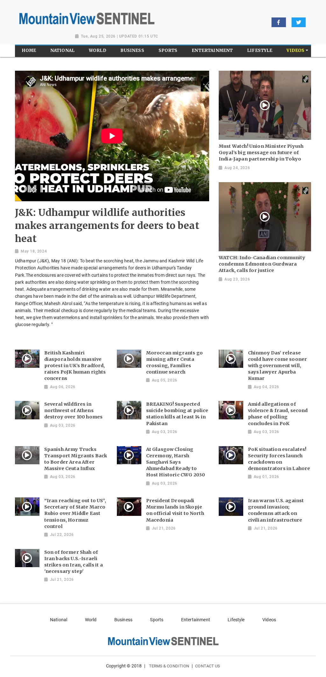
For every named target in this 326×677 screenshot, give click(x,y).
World (91, 619)
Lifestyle (236, 619)
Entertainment (195, 619)
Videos (269, 619)
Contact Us (207, 666)
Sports (156, 619)
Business (123, 619)
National (58, 619)
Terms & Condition (169, 666)
